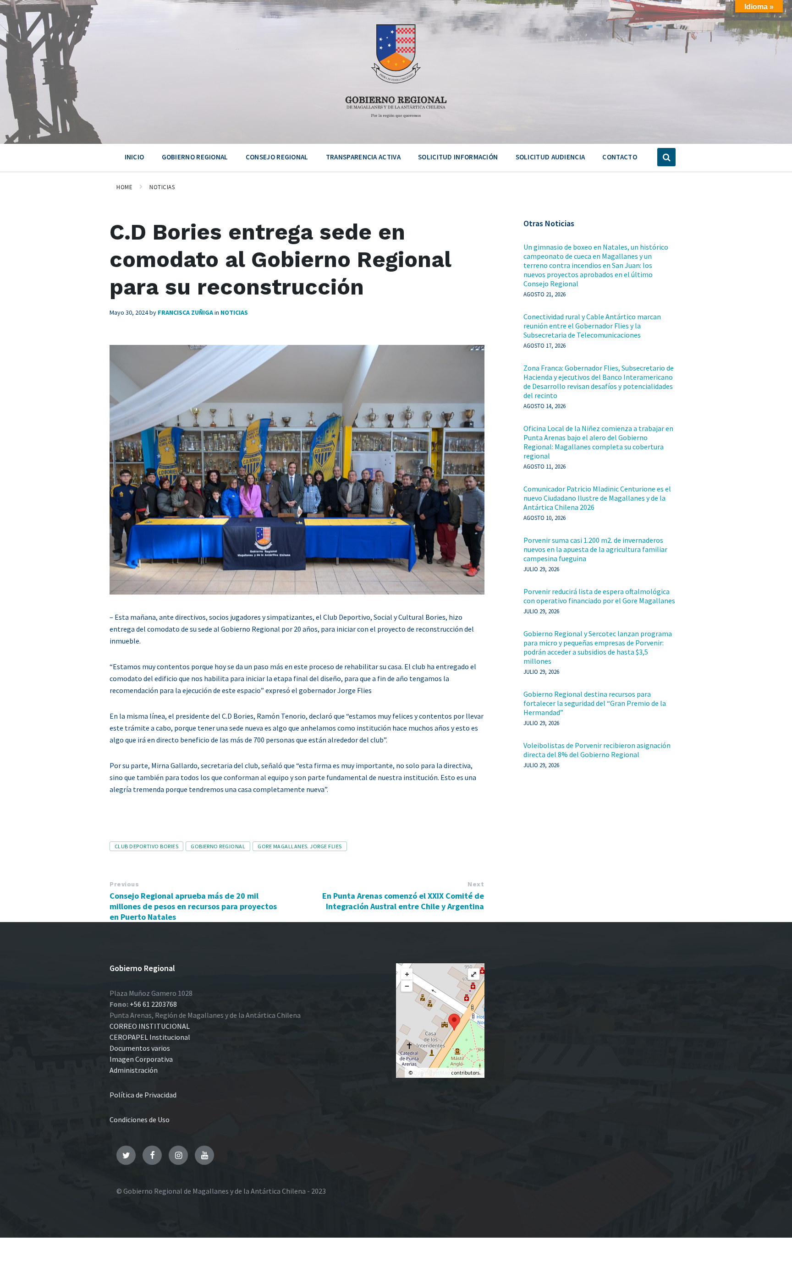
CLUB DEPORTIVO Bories (146, 846)
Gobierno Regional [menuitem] (195, 157)
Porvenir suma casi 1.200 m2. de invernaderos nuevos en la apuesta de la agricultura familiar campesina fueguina (595, 549)
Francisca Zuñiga (185, 312)
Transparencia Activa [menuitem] (363, 157)
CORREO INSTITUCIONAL (150, 1026)
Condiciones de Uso (140, 1119)
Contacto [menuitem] (619, 157)
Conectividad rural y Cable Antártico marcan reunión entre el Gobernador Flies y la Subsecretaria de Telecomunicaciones (592, 325)
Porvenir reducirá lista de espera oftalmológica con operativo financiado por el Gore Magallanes (599, 596)
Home (124, 187)
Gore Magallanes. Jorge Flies (299, 846)
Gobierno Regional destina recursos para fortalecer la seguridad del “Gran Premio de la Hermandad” (594, 703)
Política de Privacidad (143, 1094)
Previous (124, 884)
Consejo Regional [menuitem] (277, 157)
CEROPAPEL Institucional (150, 1037)
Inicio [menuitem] (134, 157)
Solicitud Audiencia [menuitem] (550, 157)
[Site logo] (396, 121)
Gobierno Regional (218, 846)
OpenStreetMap (431, 1072)
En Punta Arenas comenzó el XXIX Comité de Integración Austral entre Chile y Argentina (403, 901)
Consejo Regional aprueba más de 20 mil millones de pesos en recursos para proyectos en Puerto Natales (193, 906)
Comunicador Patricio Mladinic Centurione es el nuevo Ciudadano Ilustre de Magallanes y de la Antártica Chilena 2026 (597, 498)
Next (476, 884)
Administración (134, 1070)
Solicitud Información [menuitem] (458, 157)
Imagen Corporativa (141, 1059)
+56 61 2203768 (153, 1004)
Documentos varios (140, 1048)
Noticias (162, 187)
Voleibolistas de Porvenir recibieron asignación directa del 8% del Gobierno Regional (597, 750)
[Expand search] (666, 157)
